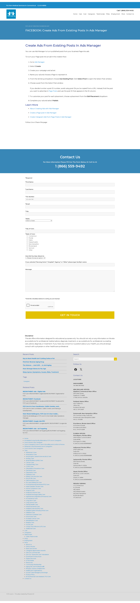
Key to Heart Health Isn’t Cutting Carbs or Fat (39, 358)
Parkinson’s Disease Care (34, 514)
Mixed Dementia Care (33, 506)
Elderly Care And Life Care (34, 476)
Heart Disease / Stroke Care (34, 486)
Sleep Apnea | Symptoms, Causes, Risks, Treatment (41, 372)
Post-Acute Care (31, 516)
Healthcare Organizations (34, 570)
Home (75, 14)
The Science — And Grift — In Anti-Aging (37, 365)
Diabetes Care (30, 474)
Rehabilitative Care (32, 520)
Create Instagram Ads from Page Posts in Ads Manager (50, 117)
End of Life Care (31, 478)
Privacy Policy (30, 574)
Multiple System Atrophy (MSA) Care (37, 510)
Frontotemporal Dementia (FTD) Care (37, 484)
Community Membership (33, 564)
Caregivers (91, 14)
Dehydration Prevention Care (35, 468)
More (123, 14)
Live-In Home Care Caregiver (33, 442)
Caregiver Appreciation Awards (35, 550)
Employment (115, 14)
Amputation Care (31, 454)
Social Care (29, 524)
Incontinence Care (32, 498)
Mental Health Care (32, 504)
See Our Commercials (33, 552)
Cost (84, 14)
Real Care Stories (31, 548)
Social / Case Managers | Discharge (37, 572)
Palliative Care (30, 512)
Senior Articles (30, 546)
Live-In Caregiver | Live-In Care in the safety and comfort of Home (44, 444)
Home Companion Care (33, 488)
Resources (29, 562)
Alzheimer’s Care (31, 452)
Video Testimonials (32, 536)
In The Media (30, 560)
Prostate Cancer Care (33, 518)
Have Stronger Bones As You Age (34, 369)
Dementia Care (31, 470)
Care (80, 14)
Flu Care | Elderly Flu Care (34, 482)
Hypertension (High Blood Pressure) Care (38, 496)
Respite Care (30, 522)
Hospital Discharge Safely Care (35, 494)
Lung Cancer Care (31, 502)
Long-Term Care (31, 500)
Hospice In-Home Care (33, 492)
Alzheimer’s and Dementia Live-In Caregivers (38, 446)
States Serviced (31, 558)
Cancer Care (30, 462)
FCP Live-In (10, 594)
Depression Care (31, 472)
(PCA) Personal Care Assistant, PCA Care (38, 576)
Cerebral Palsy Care (32, 464)
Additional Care (31, 528)
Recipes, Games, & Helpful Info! (35, 568)
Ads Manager (39, 62)
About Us (29, 544)
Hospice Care (30, 490)
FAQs (108, 14)
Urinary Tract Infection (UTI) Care (36, 526)
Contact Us (130, 14)
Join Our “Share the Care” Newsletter (37, 554)
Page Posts (53, 91)
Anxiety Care (30, 458)
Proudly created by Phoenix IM (24, 594)
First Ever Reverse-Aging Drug (33, 362)
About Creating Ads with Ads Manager (44, 109)
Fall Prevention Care (32, 480)
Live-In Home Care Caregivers (33, 448)
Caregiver (26, 381)
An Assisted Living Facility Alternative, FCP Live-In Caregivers (42, 440)
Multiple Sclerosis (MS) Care (34, 508)
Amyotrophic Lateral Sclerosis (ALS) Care (38, 456)
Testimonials (100, 14)
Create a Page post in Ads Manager (43, 113)
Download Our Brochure (33, 556)
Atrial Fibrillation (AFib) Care (34, 460)
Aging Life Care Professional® (35, 566)
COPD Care (29, 466)
